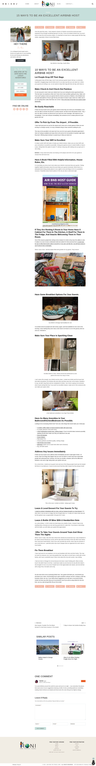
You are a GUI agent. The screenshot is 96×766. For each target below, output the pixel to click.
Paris (76, 748)
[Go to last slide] (38, 652)
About (36, 3)
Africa (77, 743)
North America (77, 750)
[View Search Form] (92, 3)
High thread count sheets (43, 442)
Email (55, 724)
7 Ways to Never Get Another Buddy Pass (74, 624)
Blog (59, 3)
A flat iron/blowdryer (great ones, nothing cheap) (50, 431)
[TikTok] (16, 4)
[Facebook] (3, 4)
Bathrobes (40, 444)
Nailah (41, 681)
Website (72, 724)
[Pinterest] (11, 4)
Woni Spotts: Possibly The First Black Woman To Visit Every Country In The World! (47, 625)
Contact (56, 748)
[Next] (82, 652)
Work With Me (57, 750)
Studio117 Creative (89, 764)
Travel (48, 12)
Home (27, 3)
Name (37, 724)
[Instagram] (6, 4)
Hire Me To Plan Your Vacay (56, 752)
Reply (83, 681)
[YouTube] (14, 4)
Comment (38, 705)
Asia (77, 745)
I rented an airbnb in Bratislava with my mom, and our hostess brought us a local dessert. (58, 511)
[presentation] (47, 647)
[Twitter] (8, 4)
